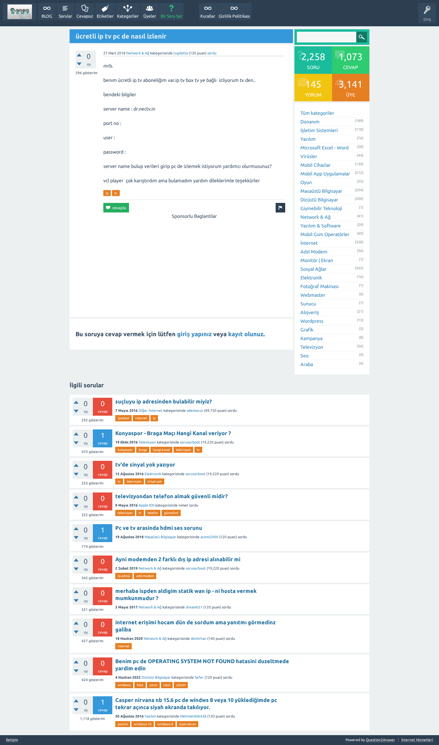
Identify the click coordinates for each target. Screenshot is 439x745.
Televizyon (311, 347)
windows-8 (165, 724)
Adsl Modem (313, 251)
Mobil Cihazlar (315, 165)
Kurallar (207, 16)
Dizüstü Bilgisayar (319, 199)
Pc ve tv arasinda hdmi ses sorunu (158, 528)
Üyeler (149, 16)
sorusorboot (190, 442)
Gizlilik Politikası (234, 16)
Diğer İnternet (150, 410)
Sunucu (308, 303)
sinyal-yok (155, 481)
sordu (212, 53)
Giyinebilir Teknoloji (321, 208)
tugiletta (181, 53)
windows (124, 685)
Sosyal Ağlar (313, 269)
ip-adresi (124, 576)
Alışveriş (309, 312)
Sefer (199, 677)
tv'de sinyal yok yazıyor (145, 464)
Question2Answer (380, 740)
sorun (153, 685)
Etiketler (105, 16)
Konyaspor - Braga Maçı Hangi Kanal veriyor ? (173, 433)
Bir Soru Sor (171, 16)
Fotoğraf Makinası (319, 286)
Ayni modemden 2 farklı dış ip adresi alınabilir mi (177, 559)
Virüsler (308, 156)
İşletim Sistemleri (319, 130)
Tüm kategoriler (317, 113)
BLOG (47, 16)
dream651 (194, 607)
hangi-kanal (161, 450)
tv (115, 193)
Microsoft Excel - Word (324, 147)
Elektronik (311, 277)
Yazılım (308, 139)
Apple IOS (146, 505)
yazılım (123, 724)
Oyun (306, 182)
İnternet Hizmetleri (417, 740)
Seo (304, 355)
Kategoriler (128, 16)
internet (141, 418)
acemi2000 (209, 537)
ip (107, 193)
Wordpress (311, 321)
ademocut (195, 410)
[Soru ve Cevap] (19, 12)
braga (143, 450)
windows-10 (142, 724)
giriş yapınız (194, 334)
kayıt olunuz (245, 334)
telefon (153, 513)
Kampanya (311, 338)
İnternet (309, 243)
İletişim (12, 740)
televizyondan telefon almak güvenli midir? (171, 496)
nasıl (166, 685)
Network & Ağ (137, 53)
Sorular (65, 16)
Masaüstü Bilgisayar (321, 191)
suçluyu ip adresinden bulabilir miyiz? (163, 401)
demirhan (198, 638)
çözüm (180, 685)
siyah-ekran (187, 724)
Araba (306, 364)
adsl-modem (145, 576)
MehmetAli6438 (193, 716)
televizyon (183, 450)
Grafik (306, 329)
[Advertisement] (194, 261)
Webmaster (312, 295)
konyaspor (125, 450)
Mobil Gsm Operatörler (324, 234)
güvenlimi (171, 513)
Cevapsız (84, 16)
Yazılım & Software (320, 225)
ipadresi (123, 418)
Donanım (310, 121)
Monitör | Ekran (316, 260)
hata (140, 685)
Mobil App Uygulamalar (325, 173)
